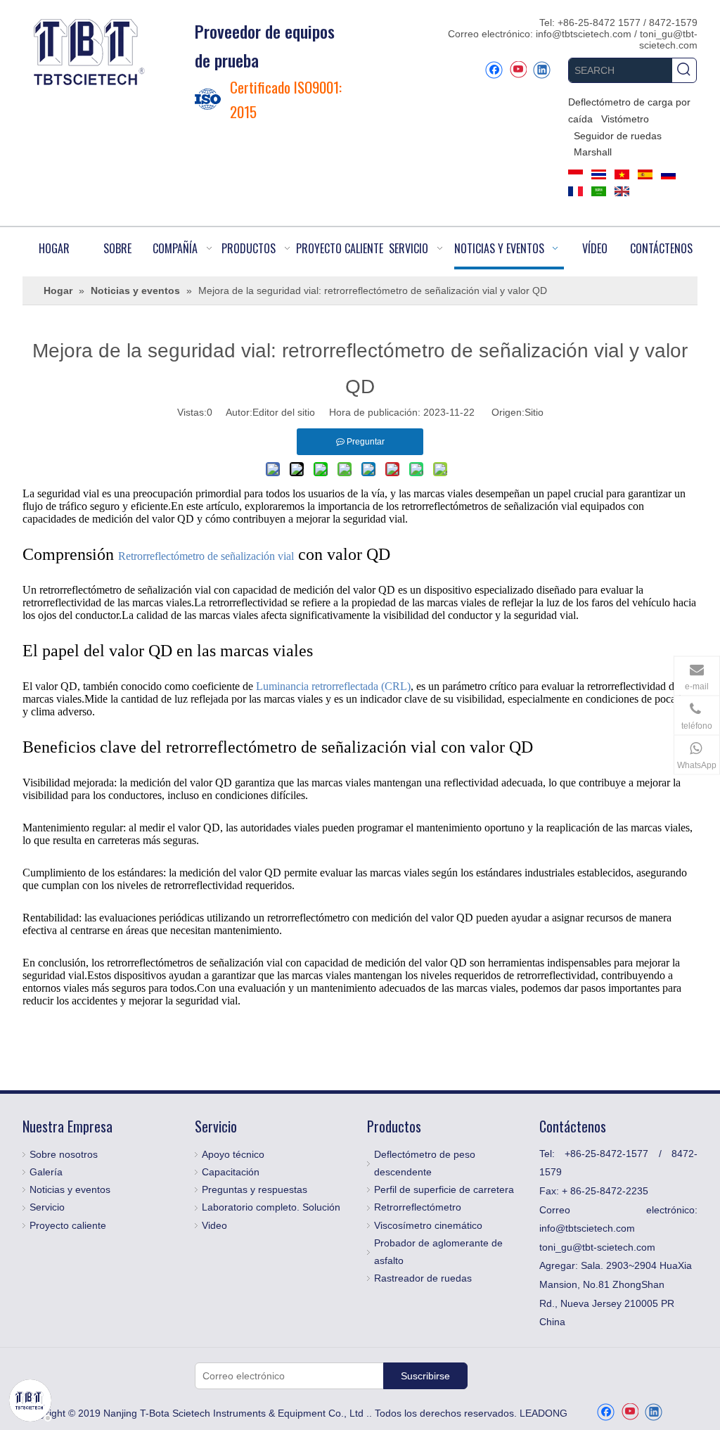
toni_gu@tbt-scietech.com (668, 39)
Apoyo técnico (233, 1154)
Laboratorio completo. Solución (271, 1207)
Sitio (534, 412)
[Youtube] (518, 70)
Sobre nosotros (64, 1154)
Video (214, 1225)
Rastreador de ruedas (423, 1278)
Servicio (47, 1207)
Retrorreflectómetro (417, 1207)
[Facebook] (494, 70)
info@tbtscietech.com (585, 33)
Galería (46, 1171)
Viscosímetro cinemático (428, 1225)
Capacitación (230, 1171)
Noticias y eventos (70, 1189)
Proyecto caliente (68, 1225)
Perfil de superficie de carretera (444, 1189)
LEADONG (543, 1413)
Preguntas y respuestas (254, 1189)
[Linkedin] (542, 70)
